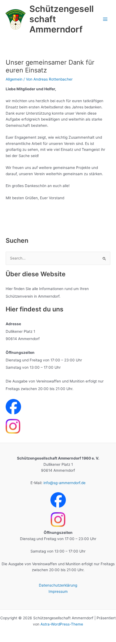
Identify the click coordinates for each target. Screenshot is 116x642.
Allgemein (14, 79)
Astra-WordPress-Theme (61, 624)
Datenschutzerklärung (58, 585)
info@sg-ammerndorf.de (64, 483)
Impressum (58, 591)
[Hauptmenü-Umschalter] (105, 19)
